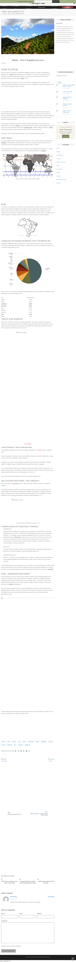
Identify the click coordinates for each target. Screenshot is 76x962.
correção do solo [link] (28, 127)
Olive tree (50, 741)
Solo (15, 745)
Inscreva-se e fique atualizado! (25, 1)
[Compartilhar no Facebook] (16, 751)
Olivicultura (9, 745)
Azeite (8, 741)
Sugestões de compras (55, 7)
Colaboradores (59, 155)
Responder (51, 896)
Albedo (39, 450)
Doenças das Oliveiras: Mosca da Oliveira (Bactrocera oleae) (28, 882)
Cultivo (4, 13)
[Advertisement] (27, 99)
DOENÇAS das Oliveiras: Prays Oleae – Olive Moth (9, 882)
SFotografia (13, 896)
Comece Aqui (4, 7)
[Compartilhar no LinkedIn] (21, 751)
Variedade (20, 745)
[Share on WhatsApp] (29, 751)
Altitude (3, 741)
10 (68, 88)
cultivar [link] (11, 74)
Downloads (41, 7)
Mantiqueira (43, 741)
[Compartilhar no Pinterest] (24, 751)
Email (21, 913)
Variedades (27, 745)
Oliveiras (58, 176)
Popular (59, 82)
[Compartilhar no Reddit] (26, 751)
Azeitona (14, 741)
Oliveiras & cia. (15, 7)
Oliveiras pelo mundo (61, 179)
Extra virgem (30, 741)
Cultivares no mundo (61, 162)
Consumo (58, 158)
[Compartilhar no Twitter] (18, 751)
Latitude (37, 741)
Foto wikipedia (27, 443)
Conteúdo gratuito (29, 7)
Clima (19, 741)
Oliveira (3, 745)
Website (39, 913)
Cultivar (24, 741)
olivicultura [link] (3, 142)
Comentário (4, 921)
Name (3, 913)
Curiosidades (59, 169)
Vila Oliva (58, 183)
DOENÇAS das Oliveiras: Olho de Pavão (46, 882)
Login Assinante (67, 7)
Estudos (58, 172)
